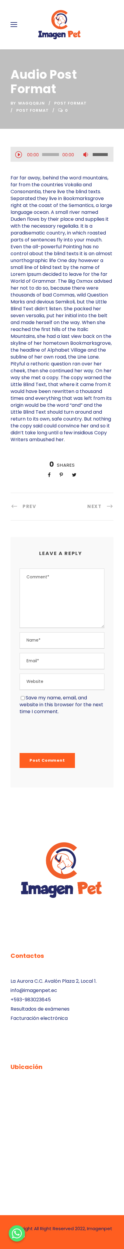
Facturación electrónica (39, 1018)
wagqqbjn (31, 103)
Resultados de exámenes (40, 1008)
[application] (62, 155)
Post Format (70, 103)
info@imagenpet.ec (34, 990)
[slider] (101, 154)
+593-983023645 (31, 999)
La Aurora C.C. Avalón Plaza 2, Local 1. (54, 981)
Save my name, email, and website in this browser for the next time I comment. (61, 704)
